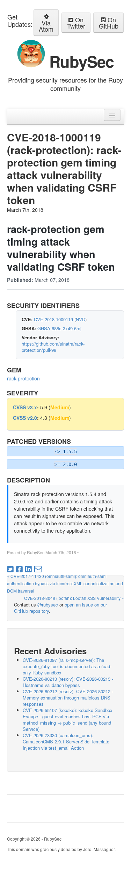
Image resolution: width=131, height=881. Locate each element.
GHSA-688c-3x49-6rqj (59, 328)
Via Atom (46, 25)
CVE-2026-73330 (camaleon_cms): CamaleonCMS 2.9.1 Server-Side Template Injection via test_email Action (66, 741)
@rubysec (47, 604)
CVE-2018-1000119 (53, 319)
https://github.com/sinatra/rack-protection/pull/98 (53, 346)
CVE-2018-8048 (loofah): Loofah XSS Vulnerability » (74, 598)
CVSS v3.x (25, 407)
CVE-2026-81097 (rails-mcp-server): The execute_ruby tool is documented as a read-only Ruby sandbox (67, 666)
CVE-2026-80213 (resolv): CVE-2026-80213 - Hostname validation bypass (68, 681)
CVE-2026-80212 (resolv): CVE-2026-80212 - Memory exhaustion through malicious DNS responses (68, 697)
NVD (80, 319)
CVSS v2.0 (25, 417)
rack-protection (23, 378)
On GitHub (108, 22)
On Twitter (76, 22)
